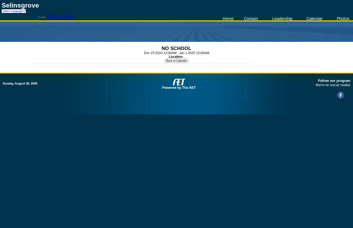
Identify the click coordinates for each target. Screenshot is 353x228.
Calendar (314, 18)
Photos (343, 18)
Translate (60, 16)
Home (228, 18)
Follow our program (334, 81)
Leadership (282, 18)
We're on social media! (333, 85)
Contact (251, 18)
